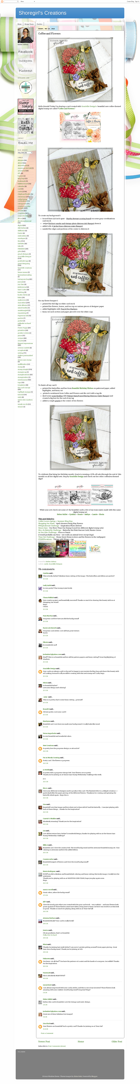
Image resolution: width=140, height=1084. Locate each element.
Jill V (44, 902)
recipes (20, 338)
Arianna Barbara (49, 918)
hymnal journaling (25, 275)
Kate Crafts (22, 290)
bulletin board (23, 184)
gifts (19, 251)
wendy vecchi (23, 404)
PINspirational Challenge (48, 526)
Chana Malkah (48, 597)
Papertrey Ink (23, 316)
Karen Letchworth (50, 628)
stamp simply (23, 369)
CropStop (21, 213)
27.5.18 (45, 895)
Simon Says (43, 528)
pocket (20, 321)
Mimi (45, 944)
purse (20, 335)
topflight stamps (24, 392)
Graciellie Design (76, 476)
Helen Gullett (47, 999)
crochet (20, 211)
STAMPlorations (45, 539)
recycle (20, 341)
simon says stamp (24, 360)
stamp (20, 367)
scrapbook (22, 350)
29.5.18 (45, 923)
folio (19, 246)
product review (23, 333)
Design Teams (29, 24)
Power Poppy (23, 328)
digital (20, 225)
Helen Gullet (62, 514)
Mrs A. (45, 788)
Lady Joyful (47, 585)
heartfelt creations (25, 268)
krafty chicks (23, 295)
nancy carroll (48, 890)
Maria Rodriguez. (49, 871)
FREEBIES (21, 249)
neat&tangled (23, 310)
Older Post (117, 1041)
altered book (22, 165)
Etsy (19, 241)
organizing (22, 313)
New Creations (48, 745)
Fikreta (45, 642)
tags (19, 382)
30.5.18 (45, 966)
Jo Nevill (46, 770)
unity (20, 397)
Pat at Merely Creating (51, 758)
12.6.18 (45, 1029)
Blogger (94, 1076)
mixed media (22, 308)
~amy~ (45, 697)
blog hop (21, 178)
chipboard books (24, 194)
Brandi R (46, 709)
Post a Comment (47, 1033)
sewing (20, 353)
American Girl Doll (24, 168)
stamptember (23, 377)
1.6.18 (45, 992)
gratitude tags (23, 261)
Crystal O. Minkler (49, 818)
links (19, 297)
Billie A (45, 845)
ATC (19, 173)
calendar (21, 186)
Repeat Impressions (25, 343)
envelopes (21, 238)
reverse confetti (24, 348)
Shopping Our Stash (46, 523)
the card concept (24, 388)
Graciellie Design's (89, 106)
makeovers (22, 300)
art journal (22, 171)
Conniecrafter (48, 859)
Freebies (39, 24)
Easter (20, 233)
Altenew (21, 160)
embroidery (22, 236)
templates (21, 385)
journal (20, 282)
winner (20, 407)
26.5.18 (45, 751)
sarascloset (47, 985)
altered (20, 163)
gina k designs (23, 254)
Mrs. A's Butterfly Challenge (49, 530)
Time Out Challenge (46, 537)
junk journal (22, 287)
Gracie (80, 514)
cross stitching (23, 216)
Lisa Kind (46, 1023)
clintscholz (78, 1076)
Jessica (45, 930)
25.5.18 (45, 579)
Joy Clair (21, 284)
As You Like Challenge (47, 532)
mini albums (22, 305)
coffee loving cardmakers (22, 200)
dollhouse (21, 231)
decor (20, 218)
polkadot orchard (24, 323)
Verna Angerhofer (49, 733)
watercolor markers (25, 400)
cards (46, 564)
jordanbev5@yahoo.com (52, 654)
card (19, 189)
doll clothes (22, 228)
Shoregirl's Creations (42, 13)
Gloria (45, 683)
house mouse (23, 272)
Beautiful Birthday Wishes (82, 388)
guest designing (24, 264)
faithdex (21, 244)
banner (20, 176)
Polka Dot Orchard (50, 935)
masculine (22, 303)
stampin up (22, 372)
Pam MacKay (48, 616)
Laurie (94, 514)
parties (20, 318)
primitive (21, 330)
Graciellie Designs (55, 564)
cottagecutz (22, 204)
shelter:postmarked (25, 355)
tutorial (20, 395)
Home (20, 24)
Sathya (87, 514)
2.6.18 (45, 1005)
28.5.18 (45, 911)
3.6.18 (45, 1017)
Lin (44, 831)
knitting (21, 292)
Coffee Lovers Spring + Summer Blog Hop (55, 521)
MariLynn (46, 721)
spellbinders (22, 364)
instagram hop (23, 279)
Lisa (44, 804)
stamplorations (24, 375)
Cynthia (72, 514)
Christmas (22, 197)
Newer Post (44, 1041)
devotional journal (24, 221)
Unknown (46, 958)
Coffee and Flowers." (67, 109)
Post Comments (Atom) (57, 1046)
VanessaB (46, 973)
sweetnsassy (22, 380)
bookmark (22, 181)
